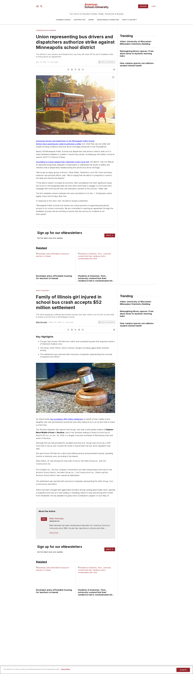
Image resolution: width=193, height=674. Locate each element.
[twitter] (75, 70)
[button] (37, 6)
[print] (114, 70)
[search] (41, 6)
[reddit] (79, 70)
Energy (91, 19)
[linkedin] (72, 70)
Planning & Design (63, 19)
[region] (96, 670)
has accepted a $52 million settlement (66, 419)
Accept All (183, 670)
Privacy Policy (65, 669)
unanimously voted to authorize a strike (64, 144)
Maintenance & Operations (108, 19)
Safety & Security (129, 19)
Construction (79, 19)
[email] (83, 70)
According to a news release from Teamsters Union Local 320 (62, 162)
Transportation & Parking (46, 30)
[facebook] (68, 70)
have (44, 144)
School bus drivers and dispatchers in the (54, 141)
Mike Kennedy (41, 322)
